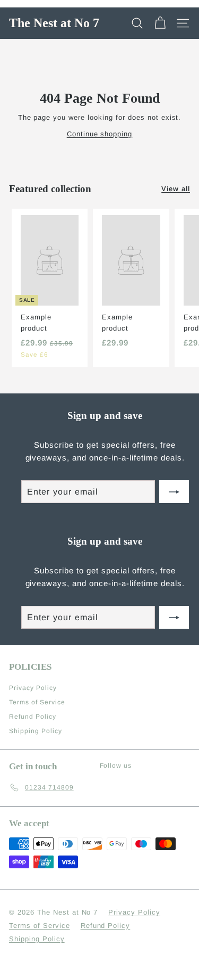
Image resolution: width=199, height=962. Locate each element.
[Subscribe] (174, 492)
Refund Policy (32, 716)
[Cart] (160, 23)
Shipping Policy (35, 731)
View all (175, 189)
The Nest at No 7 (54, 23)
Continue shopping (100, 134)
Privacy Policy (33, 688)
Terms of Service (37, 702)
